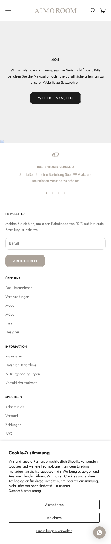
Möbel (10, 314)
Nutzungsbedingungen (22, 374)
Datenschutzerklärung (25, 490)
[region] (55, 168)
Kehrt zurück (14, 407)
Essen (9, 323)
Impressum (13, 356)
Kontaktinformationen (21, 382)
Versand (11, 415)
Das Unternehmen (18, 287)
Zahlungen (13, 424)
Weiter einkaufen (55, 98)
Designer (12, 332)
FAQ (8, 433)
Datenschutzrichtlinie (20, 365)
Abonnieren (25, 261)
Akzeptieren (54, 504)
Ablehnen (54, 517)
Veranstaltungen (17, 296)
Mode (9, 305)
